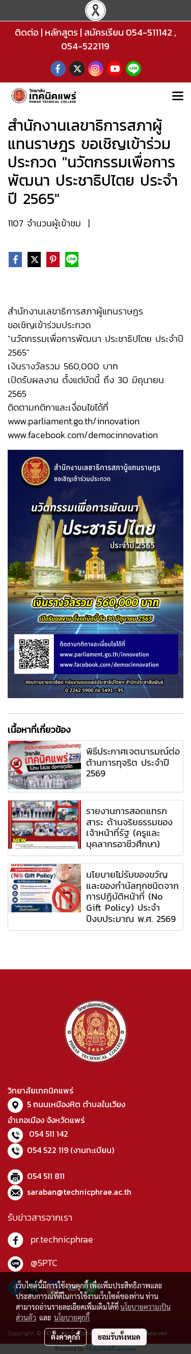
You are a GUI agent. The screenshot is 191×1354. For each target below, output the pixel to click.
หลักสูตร (61, 32)
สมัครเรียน (104, 32)
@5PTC (44, 1263)
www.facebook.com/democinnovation (83, 435)
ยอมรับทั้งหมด (119, 1336)
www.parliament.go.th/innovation (74, 421)
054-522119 (85, 46)
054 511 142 (48, 1134)
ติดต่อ (27, 32)
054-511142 (149, 32)
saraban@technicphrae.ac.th (79, 1192)
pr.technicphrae (62, 1239)
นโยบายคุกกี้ (72, 1317)
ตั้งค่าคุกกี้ (65, 1336)
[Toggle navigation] (178, 96)
